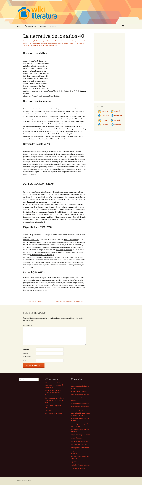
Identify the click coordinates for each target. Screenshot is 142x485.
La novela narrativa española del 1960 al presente (52, 43)
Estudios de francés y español (80, 403)
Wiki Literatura (22, 481)
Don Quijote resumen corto (53, 413)
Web (24, 361)
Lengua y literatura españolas (80, 441)
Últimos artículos (30, 26)
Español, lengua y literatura (79, 391)
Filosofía (117, 120)
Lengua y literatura (46, 41)
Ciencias (105, 111)
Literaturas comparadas (78, 468)
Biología (117, 111)
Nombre (26, 349)
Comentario (28, 325)
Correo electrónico (27, 355)
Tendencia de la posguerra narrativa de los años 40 (41, 45)
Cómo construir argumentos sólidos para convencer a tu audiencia (53, 408)
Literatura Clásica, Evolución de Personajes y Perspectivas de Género (54, 400)
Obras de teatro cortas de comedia (70, 301)
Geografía (105, 116)
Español (73, 383)
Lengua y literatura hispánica (79, 444)
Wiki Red (43, 26)
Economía (118, 125)
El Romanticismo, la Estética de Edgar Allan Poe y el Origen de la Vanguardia (54, 385)
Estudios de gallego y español (80, 407)
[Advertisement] (67, 72)
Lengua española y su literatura (80, 435)
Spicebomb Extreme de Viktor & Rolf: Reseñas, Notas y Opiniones (54, 392)
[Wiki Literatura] (71, 12)
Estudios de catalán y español (80, 395)
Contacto (53, 26)
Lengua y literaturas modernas (80, 448)
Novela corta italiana (33, 301)
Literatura (118, 116)
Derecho (105, 125)
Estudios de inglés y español (79, 410)
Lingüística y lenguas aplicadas (80, 465)
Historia (104, 120)
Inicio (18, 26)
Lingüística (74, 462)
